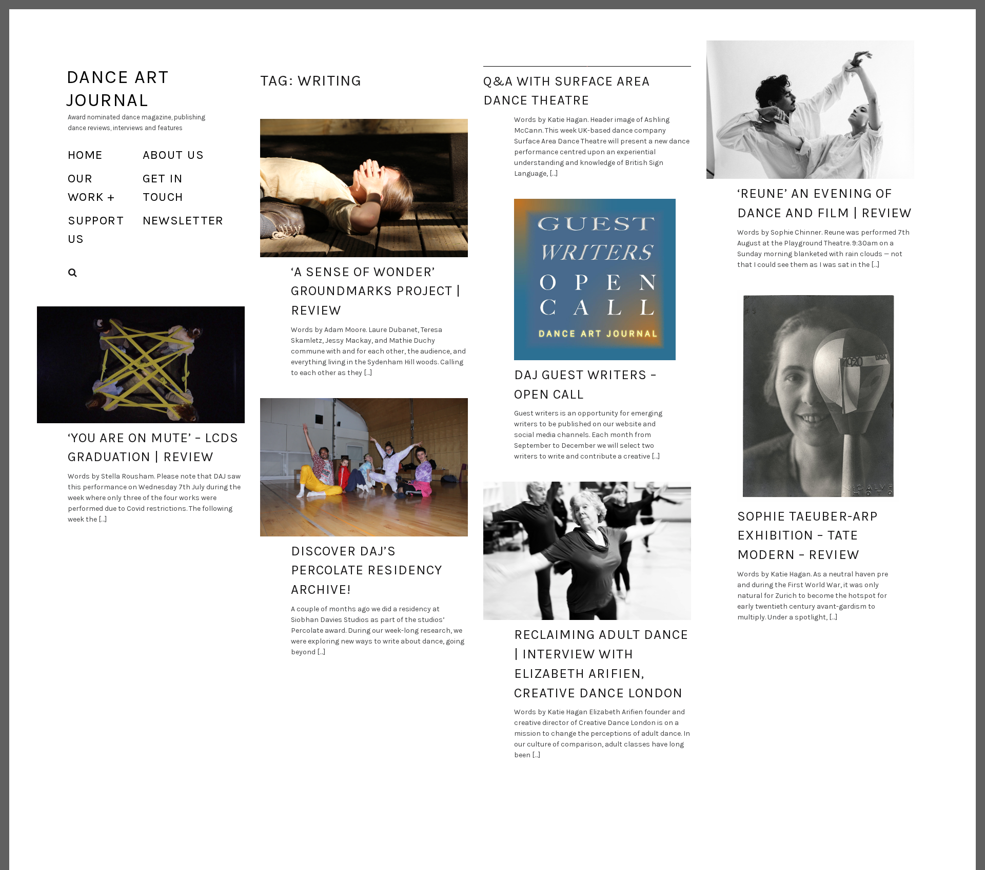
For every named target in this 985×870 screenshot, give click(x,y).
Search (73, 272)
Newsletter (183, 220)
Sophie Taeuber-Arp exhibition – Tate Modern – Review (807, 535)
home (85, 155)
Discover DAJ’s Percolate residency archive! (366, 570)
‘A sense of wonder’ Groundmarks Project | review (376, 291)
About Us (174, 155)
